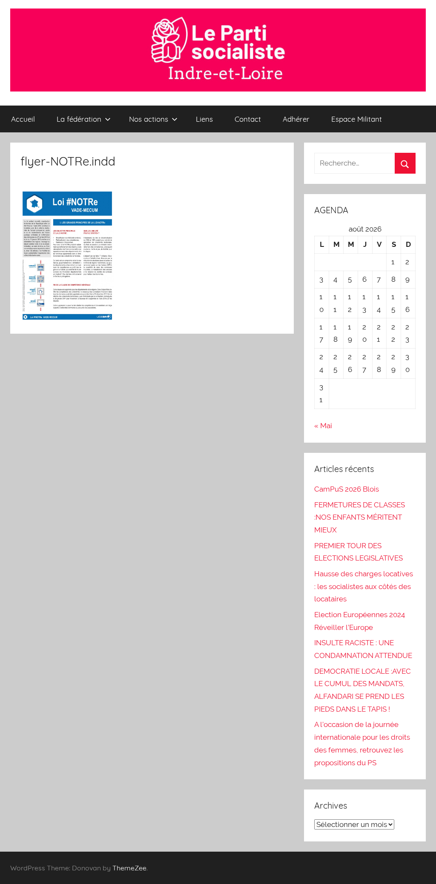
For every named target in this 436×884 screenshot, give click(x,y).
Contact (248, 118)
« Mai (323, 425)
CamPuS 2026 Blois (346, 489)
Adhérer (296, 118)
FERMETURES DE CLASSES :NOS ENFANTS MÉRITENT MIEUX (359, 518)
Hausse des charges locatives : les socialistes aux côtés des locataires (363, 586)
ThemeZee (129, 868)
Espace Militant (356, 118)
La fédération (79, 118)
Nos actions (148, 118)
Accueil (23, 118)
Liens (204, 118)
